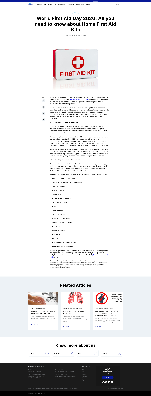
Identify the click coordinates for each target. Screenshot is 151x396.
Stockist (84, 377)
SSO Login (84, 376)
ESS (83, 379)
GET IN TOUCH (107, 377)
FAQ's (83, 381)
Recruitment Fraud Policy (65, 388)
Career (83, 374)
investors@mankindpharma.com (67, 376)
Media (83, 373)
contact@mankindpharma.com (115, 388)
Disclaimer (47, 388)
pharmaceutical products (79, 99)
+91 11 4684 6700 (62, 374)
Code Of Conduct (32, 388)
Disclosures (75, 388)
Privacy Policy (40, 388)
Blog (83, 371)
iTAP (83, 370)
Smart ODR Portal (55, 388)
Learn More (95, 0)
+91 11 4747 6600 (35, 377)
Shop (117, 4)
